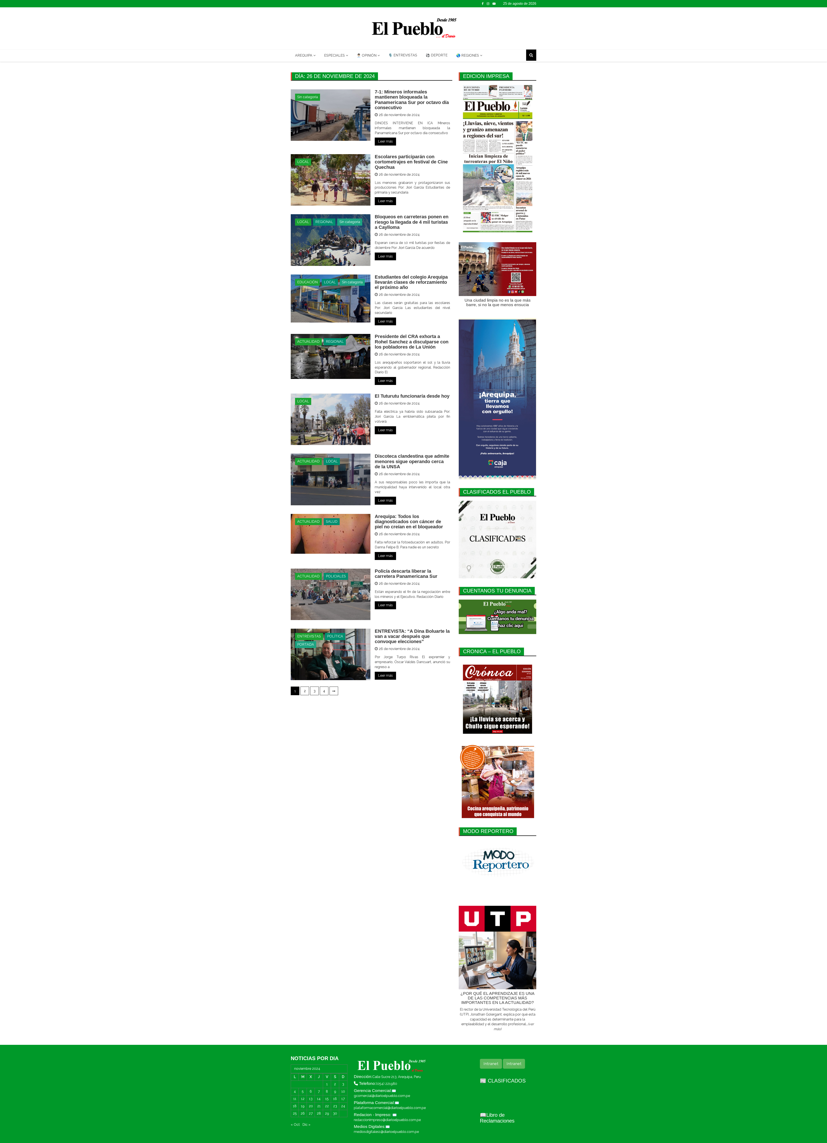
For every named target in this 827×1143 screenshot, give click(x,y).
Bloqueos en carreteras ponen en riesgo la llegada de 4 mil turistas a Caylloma (411, 222)
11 (294, 1099)
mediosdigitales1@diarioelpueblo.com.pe (386, 1132)
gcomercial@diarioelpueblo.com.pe (382, 1096)
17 (343, 1099)
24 (343, 1106)
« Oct (295, 1125)
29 (327, 1113)
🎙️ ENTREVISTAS (402, 55)
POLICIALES (336, 576)
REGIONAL (324, 222)
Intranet (490, 1063)
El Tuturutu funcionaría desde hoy (412, 396)
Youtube (494, 3)
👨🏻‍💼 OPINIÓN (366, 55)
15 (327, 1099)
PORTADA (305, 644)
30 (335, 1113)
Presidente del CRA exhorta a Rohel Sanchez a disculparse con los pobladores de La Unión (411, 341)
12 (303, 1099)
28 (319, 1113)
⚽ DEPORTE (437, 55)
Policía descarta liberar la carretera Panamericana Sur (406, 573)
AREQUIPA (303, 55)
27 (311, 1113)
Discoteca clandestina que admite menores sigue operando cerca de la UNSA (412, 461)
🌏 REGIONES (467, 55)
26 (303, 1113)
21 (319, 1106)
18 (295, 1106)
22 (327, 1106)
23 (335, 1106)
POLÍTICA (335, 636)
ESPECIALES (334, 55)
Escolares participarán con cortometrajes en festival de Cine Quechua (411, 162)
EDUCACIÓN (307, 282)
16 (335, 1099)
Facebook (482, 3)
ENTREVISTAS (309, 636)
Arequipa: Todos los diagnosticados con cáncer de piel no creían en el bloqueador (409, 521)
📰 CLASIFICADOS (503, 1081)
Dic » (306, 1125)
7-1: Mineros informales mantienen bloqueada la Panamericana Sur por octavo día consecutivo (412, 99)
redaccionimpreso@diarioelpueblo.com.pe (387, 1120)
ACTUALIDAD (308, 342)
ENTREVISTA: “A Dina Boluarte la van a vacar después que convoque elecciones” (412, 636)
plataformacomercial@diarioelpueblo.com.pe (390, 1108)
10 (343, 1091)
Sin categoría (307, 97)
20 (311, 1106)
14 (319, 1099)
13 (310, 1099)
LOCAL (303, 162)
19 (303, 1106)
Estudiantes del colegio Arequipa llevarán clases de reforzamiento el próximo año (411, 282)
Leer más (385, 141)
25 (295, 1113)
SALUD (331, 522)
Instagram (488, 3)
